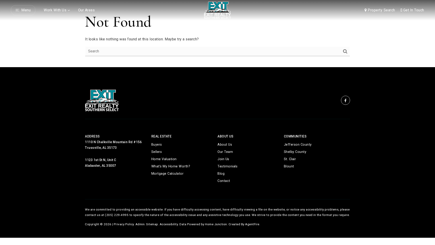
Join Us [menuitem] (223, 159)
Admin (140, 224)
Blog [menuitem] (221, 174)
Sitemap (152, 224)
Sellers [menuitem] (156, 152)
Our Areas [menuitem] (86, 10)
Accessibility (169, 224)
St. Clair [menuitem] (290, 159)
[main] (217, 33)
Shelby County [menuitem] (295, 152)
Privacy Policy (124, 224)
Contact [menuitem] (224, 181)
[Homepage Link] (217, 10)
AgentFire (252, 224)
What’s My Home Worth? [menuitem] (170, 166)
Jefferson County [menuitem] (298, 145)
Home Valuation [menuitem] (164, 159)
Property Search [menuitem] (381, 10)
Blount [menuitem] (289, 166)
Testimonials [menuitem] (227, 166)
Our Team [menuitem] (225, 152)
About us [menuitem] (225, 145)
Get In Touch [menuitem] (413, 10)
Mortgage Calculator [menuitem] (167, 174)
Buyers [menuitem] (156, 145)
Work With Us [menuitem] (55, 10)
